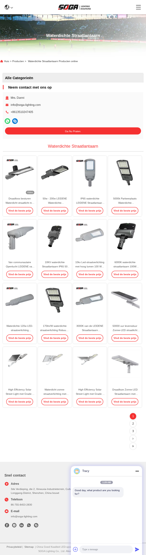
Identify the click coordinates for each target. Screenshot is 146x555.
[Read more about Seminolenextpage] (133, 438)
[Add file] (75, 549)
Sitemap (29, 546)
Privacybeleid (14, 546)
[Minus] (137, 471)
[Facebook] (6, 526)
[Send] (137, 549)
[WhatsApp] (7, 121)
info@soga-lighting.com (26, 104)
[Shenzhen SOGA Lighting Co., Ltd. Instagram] (14, 526)
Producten (18, 61)
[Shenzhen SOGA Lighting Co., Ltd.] (74, 7)
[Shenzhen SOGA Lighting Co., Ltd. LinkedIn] (21, 526)
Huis (6, 61)
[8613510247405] (28, 526)
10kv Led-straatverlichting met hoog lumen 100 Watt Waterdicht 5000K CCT (89, 266)
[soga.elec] (15, 121)
